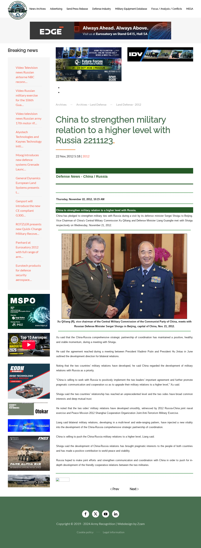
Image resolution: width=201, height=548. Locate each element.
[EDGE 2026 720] (100, 30)
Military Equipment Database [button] (131, 8)
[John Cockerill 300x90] (29, 480)
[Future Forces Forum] (89, 64)
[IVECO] (160, 54)
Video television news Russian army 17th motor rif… (28, 118)
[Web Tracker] (62, 479)
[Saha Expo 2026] (89, 52)
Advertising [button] (56, 8)
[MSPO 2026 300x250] (29, 311)
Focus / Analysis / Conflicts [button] (166, 8)
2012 (86, 156)
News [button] (22, 8)
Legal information (113, 532)
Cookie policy (85, 532)
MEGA (189, 8)
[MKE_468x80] (89, 75)
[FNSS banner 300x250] (29, 453)
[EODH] (29, 381)
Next (133, 489)
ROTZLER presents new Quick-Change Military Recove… (29, 228)
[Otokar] (29, 408)
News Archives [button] (37, 8)
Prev (115, 489)
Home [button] (11, 8)
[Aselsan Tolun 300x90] (29, 425)
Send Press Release (77, 8)
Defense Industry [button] (101, 8)
